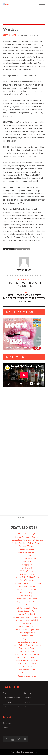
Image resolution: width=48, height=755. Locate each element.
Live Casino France (27, 574)
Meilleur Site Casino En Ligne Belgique (27, 543)
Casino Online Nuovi (27, 614)
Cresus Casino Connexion (27, 589)
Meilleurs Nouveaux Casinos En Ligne (27, 583)
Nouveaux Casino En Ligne (27, 642)
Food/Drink (7, 702)
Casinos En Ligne (27, 667)
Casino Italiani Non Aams (27, 549)
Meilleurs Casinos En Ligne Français (27, 617)
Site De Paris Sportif (27, 670)
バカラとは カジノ (27, 568)
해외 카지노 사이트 (27, 626)
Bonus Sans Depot (27, 592)
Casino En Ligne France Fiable (27, 639)
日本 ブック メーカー (27, 571)
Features (27, 697)
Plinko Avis (27, 561)
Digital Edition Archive (11, 697)
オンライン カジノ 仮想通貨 (27, 620)
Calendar (27, 693)
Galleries (27, 702)
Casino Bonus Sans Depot (27, 599)
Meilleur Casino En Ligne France (27, 577)
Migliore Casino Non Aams (27, 602)
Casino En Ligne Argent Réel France (27, 645)
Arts (17, 249)
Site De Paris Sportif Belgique (27, 537)
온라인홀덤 (27, 623)
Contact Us (7, 723)
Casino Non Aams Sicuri (27, 611)
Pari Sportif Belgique (27, 546)
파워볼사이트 (27, 565)
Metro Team (10, 35)
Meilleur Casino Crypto (27, 534)
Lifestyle (27, 707)
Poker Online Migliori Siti (27, 552)
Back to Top (22, 518)
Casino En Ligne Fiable (27, 663)
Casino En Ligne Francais (27, 633)
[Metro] (13, 4)
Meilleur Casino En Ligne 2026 (27, 629)
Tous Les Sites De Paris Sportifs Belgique (27, 540)
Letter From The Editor (12, 707)
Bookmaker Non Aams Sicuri (27, 660)
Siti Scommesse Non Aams (27, 608)
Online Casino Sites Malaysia (27, 657)
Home (5, 728)
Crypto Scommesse (27, 580)
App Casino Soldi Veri (27, 586)
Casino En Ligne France (27, 676)
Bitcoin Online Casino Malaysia (27, 654)
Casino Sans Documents (27, 558)
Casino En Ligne (27, 636)
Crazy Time (27, 555)
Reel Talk (25, 249)
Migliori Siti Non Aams (27, 605)
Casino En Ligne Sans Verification (27, 673)
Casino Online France (27, 648)
